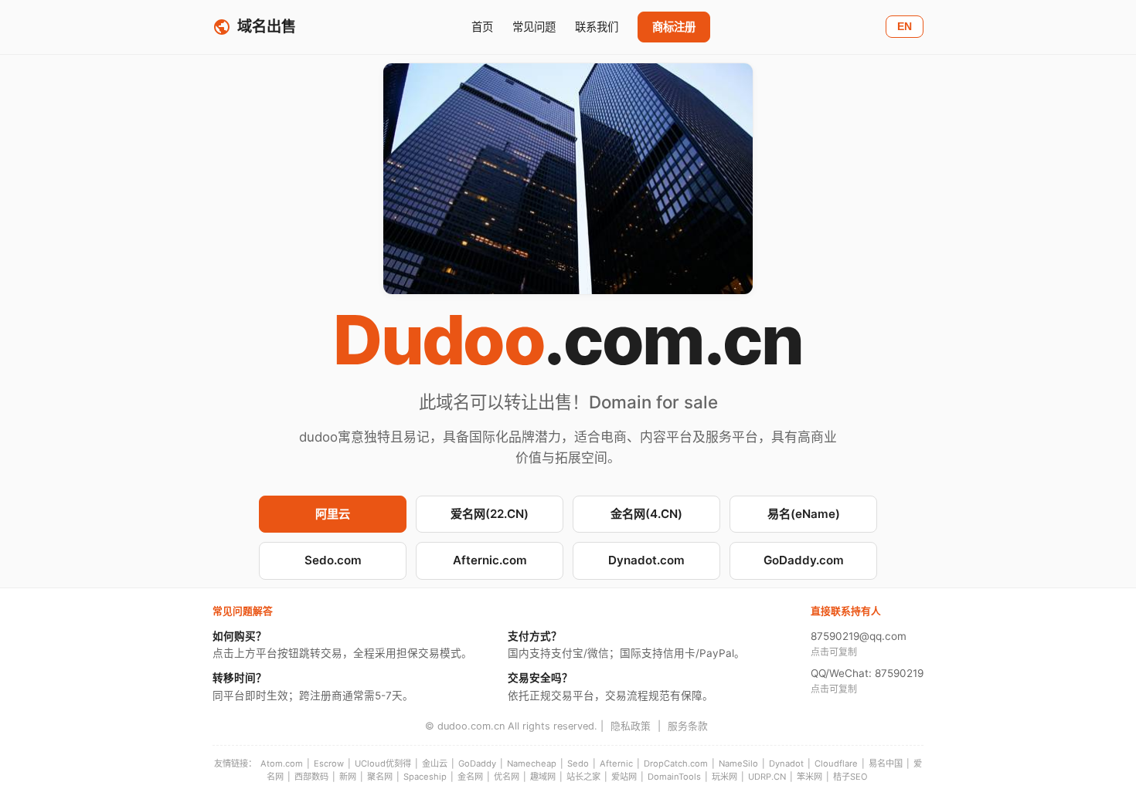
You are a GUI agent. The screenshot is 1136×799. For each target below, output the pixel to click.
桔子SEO (850, 776)
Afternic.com (490, 560)
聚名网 (380, 776)
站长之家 (583, 776)
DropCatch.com (676, 763)
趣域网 (543, 776)
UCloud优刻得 (383, 763)
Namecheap (531, 763)
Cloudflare (836, 763)
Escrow (329, 763)
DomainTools (674, 776)
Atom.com (281, 763)
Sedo (578, 763)
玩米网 (724, 776)
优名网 (506, 776)
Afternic (616, 763)
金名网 (470, 776)
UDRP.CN (767, 776)
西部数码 (311, 776)
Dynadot (786, 763)
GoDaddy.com (804, 560)
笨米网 (809, 776)
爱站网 (624, 776)
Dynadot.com (646, 560)
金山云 (434, 763)
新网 (347, 776)
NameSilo (738, 763)
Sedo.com (333, 560)
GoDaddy (477, 763)
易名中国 (886, 763)
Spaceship (425, 776)
